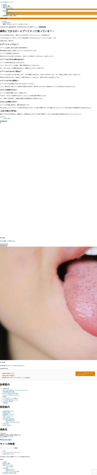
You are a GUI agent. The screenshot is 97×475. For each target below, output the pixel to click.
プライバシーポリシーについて (11, 452)
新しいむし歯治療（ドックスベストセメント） (15, 390)
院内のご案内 (6, 412)
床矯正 (5, 396)
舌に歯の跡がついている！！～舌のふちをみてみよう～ (12, 365)
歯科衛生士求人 (10, 12)
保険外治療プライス (8, 411)
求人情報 (5, 468)
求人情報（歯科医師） (9, 419)
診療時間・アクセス (8, 414)
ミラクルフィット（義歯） (10, 398)
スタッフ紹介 (9, 9)
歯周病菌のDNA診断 (8, 391)
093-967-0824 (7, 440)
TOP (4, 450)
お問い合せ (6, 423)
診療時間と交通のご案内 (9, 473)
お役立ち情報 (42, 27)
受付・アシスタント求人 (12, 14)
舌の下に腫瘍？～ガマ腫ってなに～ (8, 241)
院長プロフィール (8, 415)
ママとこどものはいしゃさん (11, 395)
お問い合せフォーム (8, 453)
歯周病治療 (6, 388)
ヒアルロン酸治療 (8, 401)
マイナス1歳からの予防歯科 (10, 393)
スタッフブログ (7, 425)
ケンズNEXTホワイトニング (10, 399)
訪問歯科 (5, 403)
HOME (5, 462)
